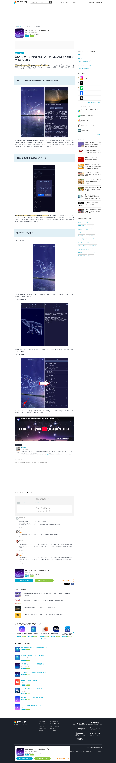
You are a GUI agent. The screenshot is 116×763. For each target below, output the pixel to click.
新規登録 (92, 2)
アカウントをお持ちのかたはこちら (31, 502)
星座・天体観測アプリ (84, 68)
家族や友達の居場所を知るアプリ (86, 249)
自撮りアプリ (90, 242)
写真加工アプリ (81, 225)
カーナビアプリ (81, 242)
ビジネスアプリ (20, 26)
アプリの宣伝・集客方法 (55, 723)
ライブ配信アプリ (90, 235)
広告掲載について (54, 721)
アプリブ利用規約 (90, 747)
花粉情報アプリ (81, 252)
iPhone (27, 36)
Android (32, 36)
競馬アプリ (91, 255)
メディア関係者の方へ (55, 726)
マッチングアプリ (82, 255)
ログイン (100, 2)
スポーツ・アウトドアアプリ (85, 65)
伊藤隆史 (23, 447)
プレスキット (53, 730)
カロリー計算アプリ (82, 239)
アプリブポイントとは (44, 723)
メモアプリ (92, 239)
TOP (15, 26)
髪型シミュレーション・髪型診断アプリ (87, 245)
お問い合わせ (53, 728)
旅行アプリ (89, 222)
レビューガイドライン (44, 726)
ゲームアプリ (90, 225)
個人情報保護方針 (98, 747)
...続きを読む (46, 454)
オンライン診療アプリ (92, 252)
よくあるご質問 (42, 728)
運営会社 (41, 730)
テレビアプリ (81, 232)
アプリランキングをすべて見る (93, 102)
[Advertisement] (44, 478)
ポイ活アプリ (81, 235)
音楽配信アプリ (89, 229)
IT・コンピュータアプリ (84, 61)
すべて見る (97, 134)
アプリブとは (42, 721)
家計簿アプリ (81, 222)
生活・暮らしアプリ (83, 58)
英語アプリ (80, 229)
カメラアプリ (89, 232)
